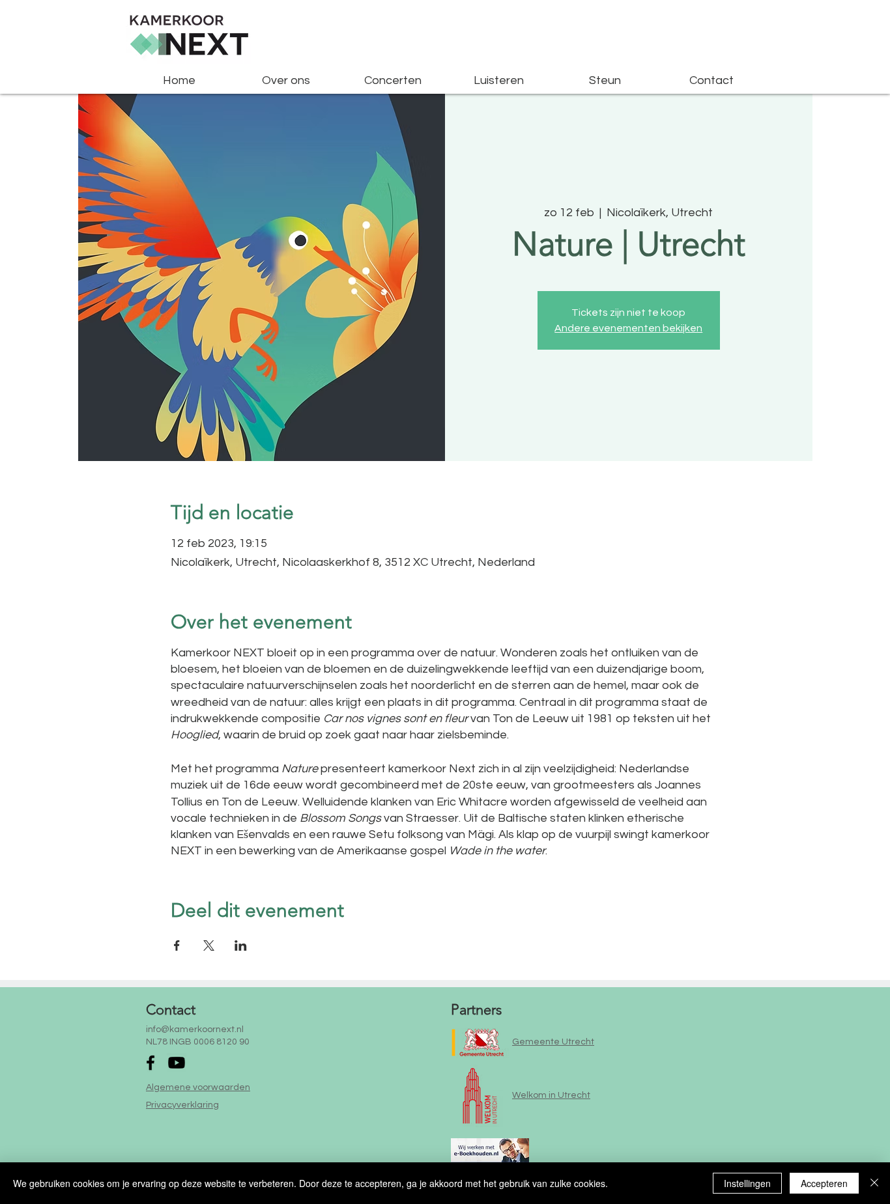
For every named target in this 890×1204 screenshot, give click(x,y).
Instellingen (747, 1183)
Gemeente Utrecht (553, 1041)
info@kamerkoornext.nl (195, 1029)
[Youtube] (176, 1062)
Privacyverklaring (182, 1105)
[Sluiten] (874, 1183)
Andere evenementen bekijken (628, 328)
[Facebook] (150, 1062)
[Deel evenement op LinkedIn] (241, 945)
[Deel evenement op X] (209, 945)
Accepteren (824, 1183)
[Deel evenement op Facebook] (177, 945)
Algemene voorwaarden (198, 1087)
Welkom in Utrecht (551, 1095)
